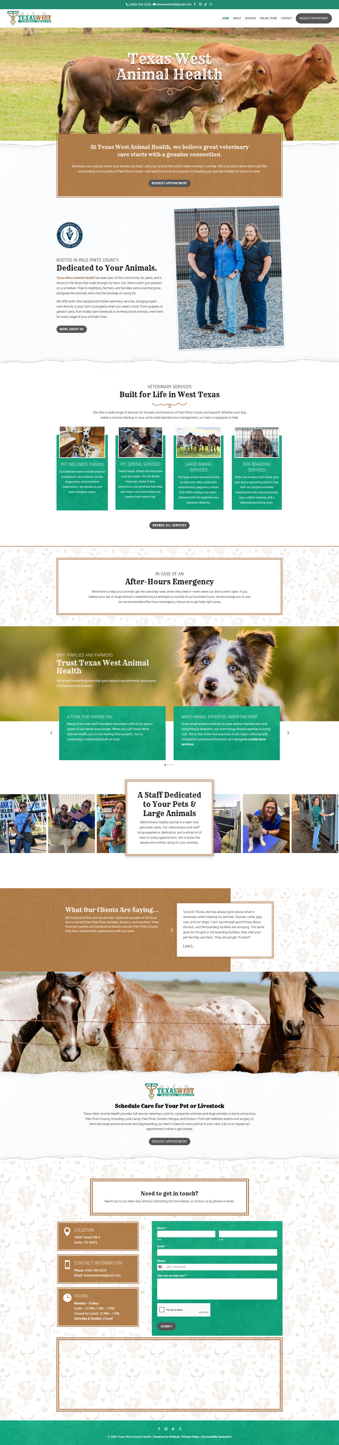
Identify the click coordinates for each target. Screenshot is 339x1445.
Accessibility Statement (216, 1436)
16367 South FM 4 (87, 1237)
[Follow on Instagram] (166, 1429)
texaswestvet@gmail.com (102, 1275)
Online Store (268, 18)
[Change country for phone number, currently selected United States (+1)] (161, 1267)
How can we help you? (172, 1275)
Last (221, 1239)
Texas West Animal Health (75, 278)
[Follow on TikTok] (173, 1429)
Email (161, 1246)
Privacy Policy (190, 1436)
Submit (166, 1326)
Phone (161, 1261)
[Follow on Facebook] (159, 1429)
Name (162, 1228)
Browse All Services (169, 525)
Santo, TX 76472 (85, 1242)
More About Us (72, 329)
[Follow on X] (180, 1429)
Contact (286, 18)
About (237, 18)
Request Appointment (314, 18)
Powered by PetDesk (166, 1436)
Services (250, 18)
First (159, 1239)
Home (225, 18)
